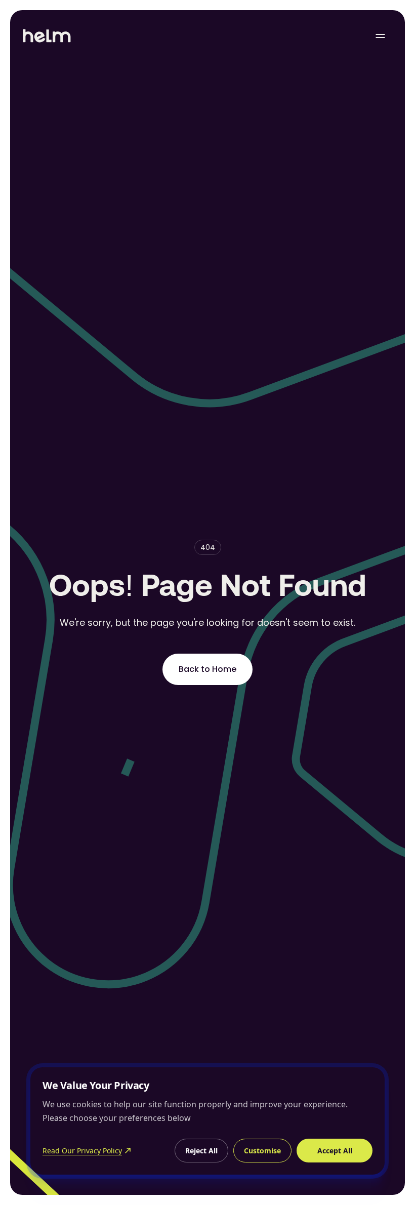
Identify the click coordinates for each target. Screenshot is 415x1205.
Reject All (201, 1150)
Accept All (334, 1150)
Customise (262, 1150)
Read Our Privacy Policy (82, 1150)
